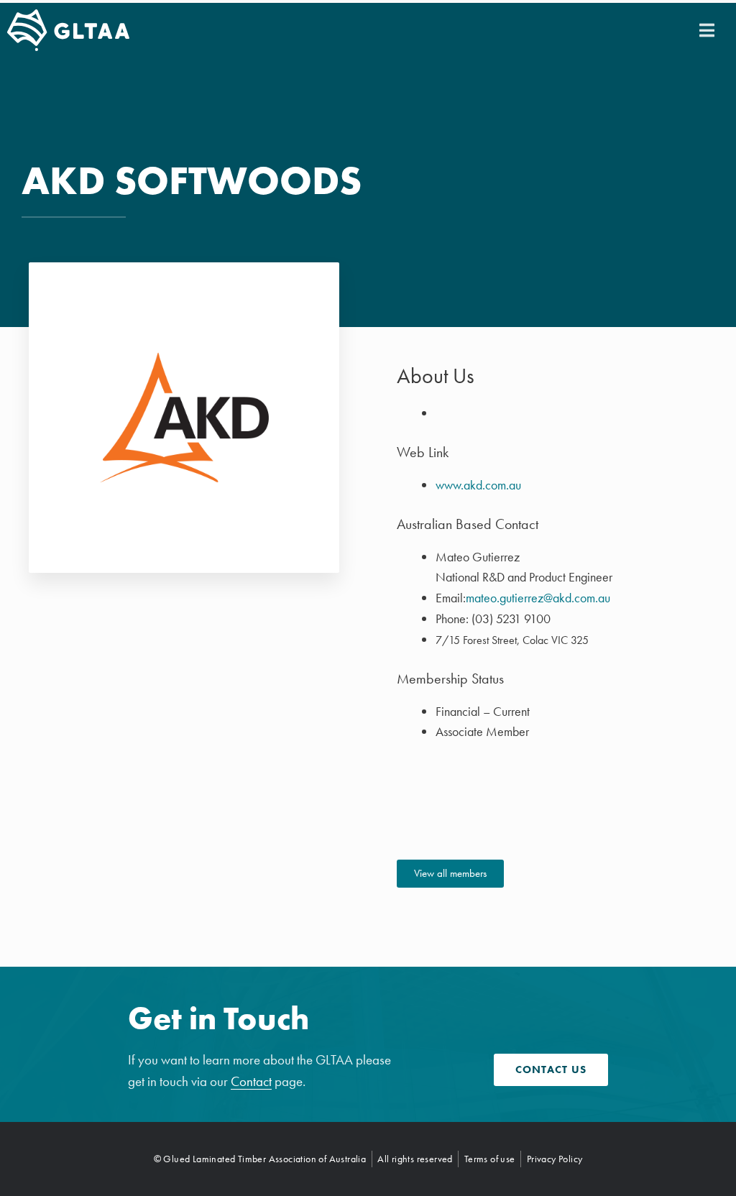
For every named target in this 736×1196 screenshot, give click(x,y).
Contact (251, 1081)
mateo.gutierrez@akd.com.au (538, 597)
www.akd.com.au (478, 485)
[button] (707, 30)
